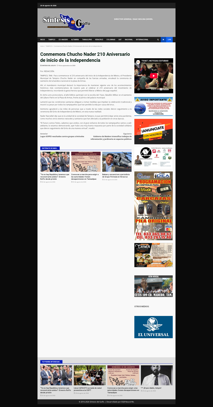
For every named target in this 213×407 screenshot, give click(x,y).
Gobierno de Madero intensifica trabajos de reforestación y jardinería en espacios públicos (111, 136)
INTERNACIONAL (142, 39)
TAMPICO (51, 39)
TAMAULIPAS (87, 39)
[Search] (158, 39)
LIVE (169, 39)
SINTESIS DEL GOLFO (49, 65)
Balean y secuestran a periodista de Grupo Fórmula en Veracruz (117, 162)
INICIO (42, 39)
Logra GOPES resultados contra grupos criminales (62, 135)
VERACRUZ (99, 39)
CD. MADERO (63, 39)
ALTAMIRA (75, 39)
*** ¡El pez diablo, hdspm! (157, 375)
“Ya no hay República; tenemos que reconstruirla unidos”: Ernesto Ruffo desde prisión (55, 162)
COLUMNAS (110, 39)
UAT (120, 39)
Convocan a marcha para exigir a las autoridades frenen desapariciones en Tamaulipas (86, 162)
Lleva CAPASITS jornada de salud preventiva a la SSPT (90, 375)
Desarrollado (111, 402)
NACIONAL (129, 39)
